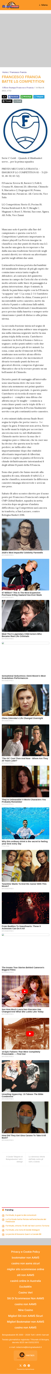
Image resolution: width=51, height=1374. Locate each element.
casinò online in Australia (25, 1280)
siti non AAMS (25, 1275)
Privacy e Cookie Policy (25, 1251)
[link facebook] (24, 1365)
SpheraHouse (29, 1369)
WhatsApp (27, 97)
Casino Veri (25, 1292)
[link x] (20, 1365)
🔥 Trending (7, 1210)
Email (19, 101)
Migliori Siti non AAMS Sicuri (25, 1315)
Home (5, 72)
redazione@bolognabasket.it (29, 1347)
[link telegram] (29, 1365)
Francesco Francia (18, 72)
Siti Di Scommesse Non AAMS (25, 1298)
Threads (8, 101)
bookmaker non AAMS (25, 1257)
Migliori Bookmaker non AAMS (25, 1321)
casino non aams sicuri (25, 1263)
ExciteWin (25, 1286)
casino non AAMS (25, 1304)
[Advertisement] (25, 40)
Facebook (14, 97)
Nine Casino (25, 1310)
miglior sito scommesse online (25, 1269)
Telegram (39, 97)
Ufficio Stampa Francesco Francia (18, 87)
